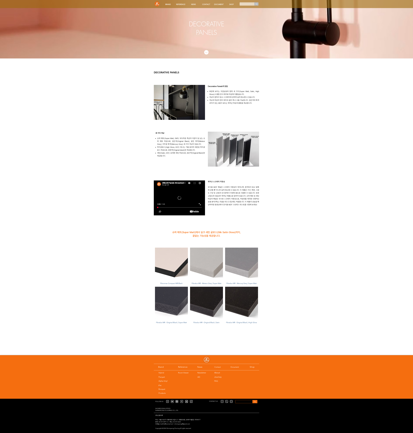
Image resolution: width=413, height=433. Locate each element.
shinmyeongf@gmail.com (182, 424)
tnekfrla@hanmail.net (166, 424)
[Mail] (231, 401)
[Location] (222, 401)
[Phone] (226, 401)
